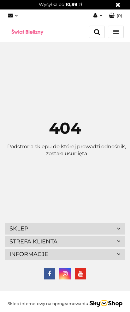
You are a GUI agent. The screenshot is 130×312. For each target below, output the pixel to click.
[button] (115, 15)
